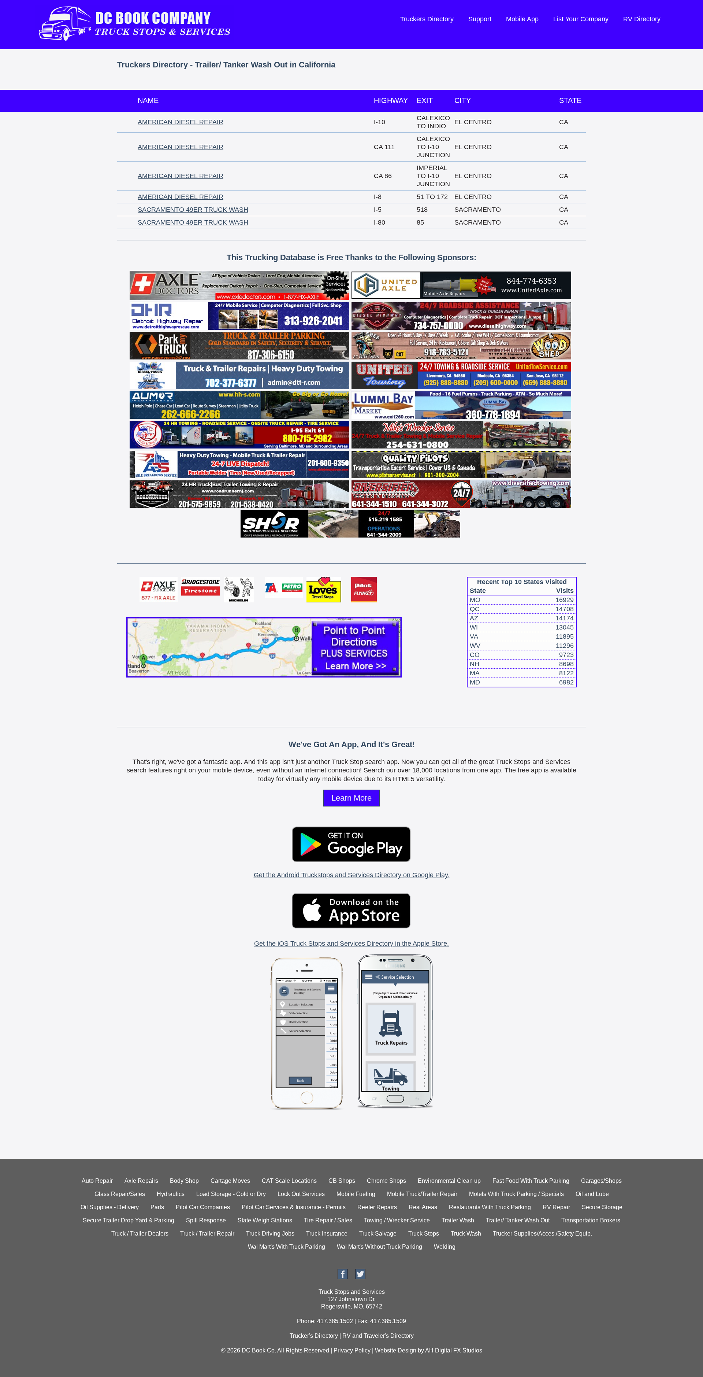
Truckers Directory (427, 19)
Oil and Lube (592, 1194)
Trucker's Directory (314, 1336)
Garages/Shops (601, 1181)
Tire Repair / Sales (328, 1220)
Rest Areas (423, 1207)
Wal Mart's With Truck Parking (286, 1247)
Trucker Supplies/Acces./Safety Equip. (542, 1233)
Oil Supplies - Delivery (110, 1207)
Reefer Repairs (377, 1207)
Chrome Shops (386, 1181)
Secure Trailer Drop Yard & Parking (128, 1220)
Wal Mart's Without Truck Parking (379, 1247)
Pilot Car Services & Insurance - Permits (294, 1207)
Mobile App (522, 19)
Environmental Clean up (449, 1181)
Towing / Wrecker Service (397, 1220)
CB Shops (341, 1181)
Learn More (351, 797)
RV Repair (556, 1207)
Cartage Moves (230, 1181)
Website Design (395, 1350)
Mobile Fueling (355, 1194)
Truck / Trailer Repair (207, 1233)
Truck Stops (423, 1233)
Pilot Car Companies (203, 1207)
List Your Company (581, 19)
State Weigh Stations (265, 1220)
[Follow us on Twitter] (360, 1277)
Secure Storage (602, 1207)
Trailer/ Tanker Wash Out (518, 1220)
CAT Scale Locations (289, 1181)
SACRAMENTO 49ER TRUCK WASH (193, 209)
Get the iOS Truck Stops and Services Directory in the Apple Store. (351, 943)
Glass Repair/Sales (119, 1194)
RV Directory (642, 19)
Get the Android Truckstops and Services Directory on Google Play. (352, 875)
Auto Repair (97, 1181)
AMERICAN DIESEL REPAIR (180, 122)
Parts (157, 1207)
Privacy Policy (352, 1350)
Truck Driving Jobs (270, 1233)
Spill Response (206, 1220)
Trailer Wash (458, 1220)
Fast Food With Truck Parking (530, 1181)
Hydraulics (171, 1194)
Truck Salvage (378, 1233)
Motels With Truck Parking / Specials (516, 1194)
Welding (444, 1247)
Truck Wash (466, 1233)
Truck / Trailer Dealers (139, 1233)
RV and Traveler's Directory (378, 1336)
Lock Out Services (301, 1194)
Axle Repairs (141, 1181)
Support (479, 19)
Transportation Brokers (590, 1220)
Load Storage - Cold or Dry (231, 1194)
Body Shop (184, 1181)
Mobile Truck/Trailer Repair (422, 1194)
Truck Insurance (326, 1233)
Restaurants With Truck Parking (490, 1207)
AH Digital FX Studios (453, 1350)
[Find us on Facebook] (343, 1277)
